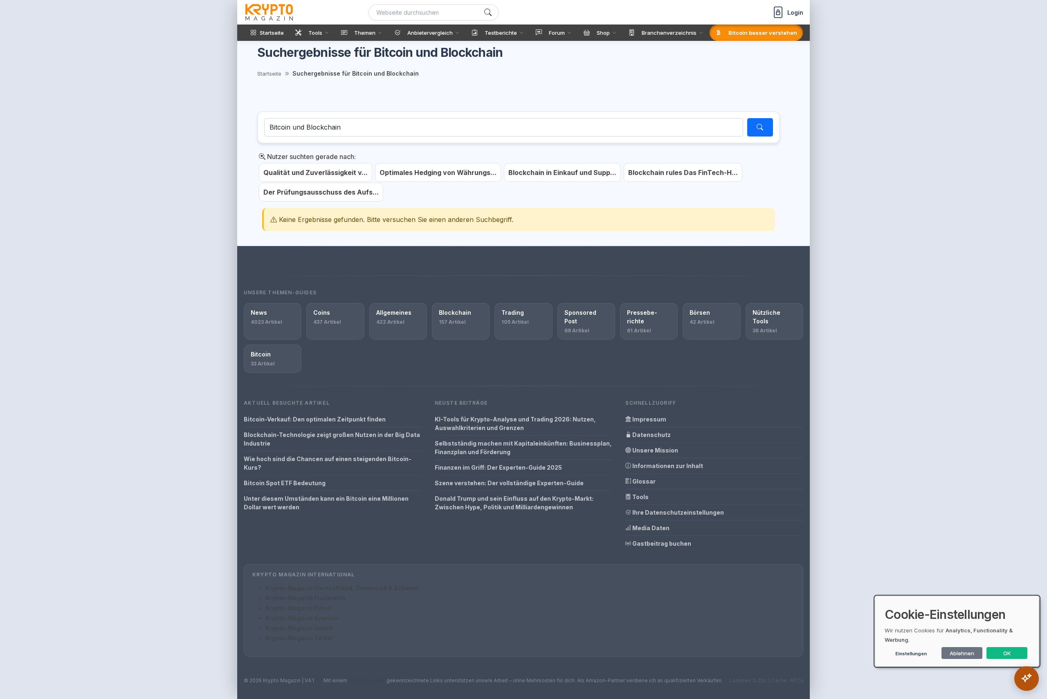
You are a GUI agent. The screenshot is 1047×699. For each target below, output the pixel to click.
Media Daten (650, 527)
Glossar (643, 481)
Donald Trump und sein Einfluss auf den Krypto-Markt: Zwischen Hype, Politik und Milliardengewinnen (514, 503)
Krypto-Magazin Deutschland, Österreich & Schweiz (342, 588)
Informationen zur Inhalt (667, 465)
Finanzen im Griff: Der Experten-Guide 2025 (498, 467)
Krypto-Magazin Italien (299, 628)
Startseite (269, 73)
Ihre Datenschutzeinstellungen (677, 512)
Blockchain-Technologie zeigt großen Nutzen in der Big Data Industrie (332, 439)
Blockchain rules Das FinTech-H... (683, 172)
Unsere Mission (654, 450)
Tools (640, 496)
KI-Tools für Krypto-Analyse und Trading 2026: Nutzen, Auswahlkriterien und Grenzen (515, 423)
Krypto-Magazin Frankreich (305, 597)
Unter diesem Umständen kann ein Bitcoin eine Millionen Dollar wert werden (326, 503)
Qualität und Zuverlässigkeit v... (315, 172)
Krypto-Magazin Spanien (301, 617)
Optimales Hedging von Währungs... (438, 172)
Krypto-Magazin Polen (298, 608)
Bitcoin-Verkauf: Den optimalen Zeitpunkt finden (315, 419)
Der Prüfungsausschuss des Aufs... (321, 192)
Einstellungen (911, 653)
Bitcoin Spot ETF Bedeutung (285, 482)
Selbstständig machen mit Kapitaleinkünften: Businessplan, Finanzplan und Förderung (523, 447)
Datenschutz (651, 434)
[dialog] (957, 631)
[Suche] (488, 12)
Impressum (648, 419)
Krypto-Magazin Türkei (299, 637)
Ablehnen (962, 653)
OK (1007, 653)
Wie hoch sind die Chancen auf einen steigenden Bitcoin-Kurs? (327, 463)
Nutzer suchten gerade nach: (310, 156)
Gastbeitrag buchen (661, 543)
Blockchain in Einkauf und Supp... (562, 172)
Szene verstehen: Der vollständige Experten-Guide (509, 482)
